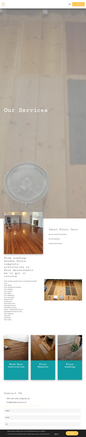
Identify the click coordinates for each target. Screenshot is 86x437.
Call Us (79, 4)
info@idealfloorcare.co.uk (16, 402)
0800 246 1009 (12, 398)
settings (56, 434)
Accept (72, 433)
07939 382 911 (24, 398)
